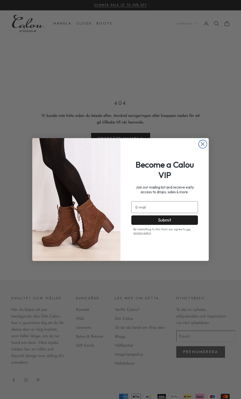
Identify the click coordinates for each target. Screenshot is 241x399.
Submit (164, 220)
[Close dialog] (203, 144)
